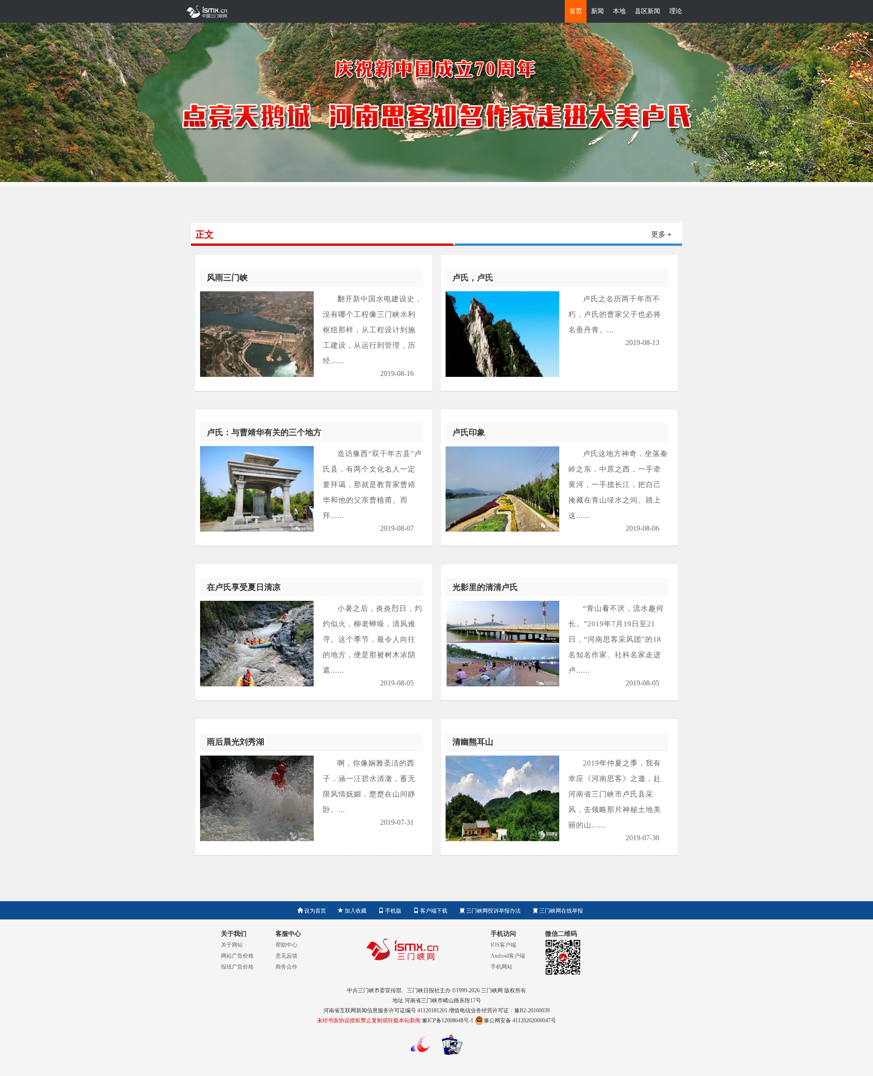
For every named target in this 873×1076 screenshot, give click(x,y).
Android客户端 (508, 956)
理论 (675, 11)
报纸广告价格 (237, 967)
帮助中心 (286, 945)
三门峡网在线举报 (560, 911)
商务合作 (286, 967)
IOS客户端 (503, 945)
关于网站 (232, 945)
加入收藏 (354, 911)
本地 (619, 11)
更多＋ (662, 234)
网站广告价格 (237, 956)
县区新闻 (647, 11)
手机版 (392, 911)
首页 (575, 11)
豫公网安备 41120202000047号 (520, 1020)
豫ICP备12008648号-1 (447, 1020)
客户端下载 (433, 911)
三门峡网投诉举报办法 (493, 911)
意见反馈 (286, 956)
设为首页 (314, 911)
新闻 (597, 11)
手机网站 (501, 967)
